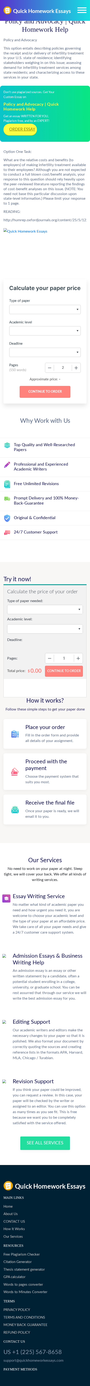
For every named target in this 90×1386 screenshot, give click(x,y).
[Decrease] (49, 367)
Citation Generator (17, 1262)
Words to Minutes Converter (25, 1292)
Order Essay (22, 129)
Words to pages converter (23, 1284)
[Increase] (76, 367)
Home (8, 1206)
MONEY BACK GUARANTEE (25, 1325)
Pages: (12, 658)
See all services (45, 1143)
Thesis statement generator (24, 1269)
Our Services (13, 1236)
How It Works (14, 1229)
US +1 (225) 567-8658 (32, 1352)
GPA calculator (14, 1277)
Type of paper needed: (25, 601)
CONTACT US (14, 1221)
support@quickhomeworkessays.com (33, 1360)
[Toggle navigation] (82, 10)
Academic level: (19, 619)
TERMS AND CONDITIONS (24, 1317)
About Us (10, 1214)
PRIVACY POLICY (16, 1310)
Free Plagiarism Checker (21, 1254)
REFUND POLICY (16, 1332)
